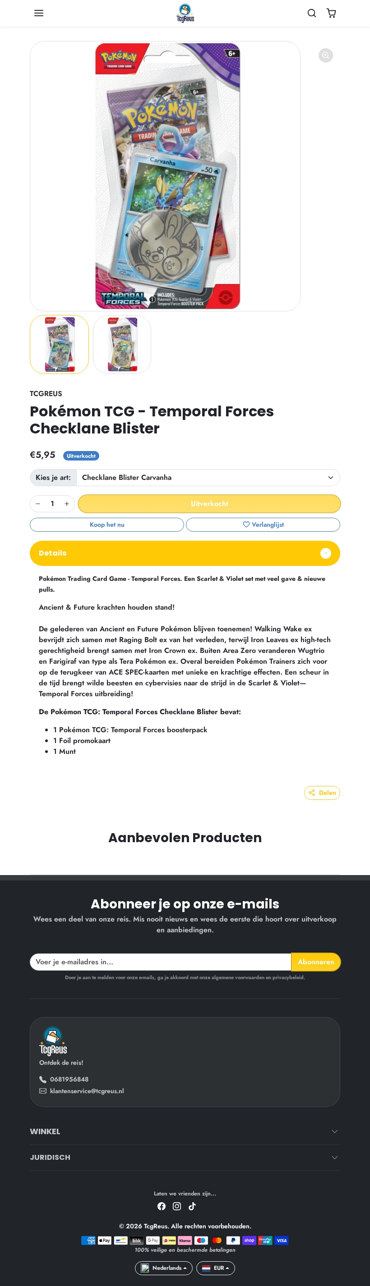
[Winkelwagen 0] (331, 13)
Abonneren (316, 962)
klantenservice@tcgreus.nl (87, 1090)
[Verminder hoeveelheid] (38, 503)
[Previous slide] (32, 861)
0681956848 (69, 1079)
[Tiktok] (192, 1206)
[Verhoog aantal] (67, 503)
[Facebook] (161, 1206)
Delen (327, 792)
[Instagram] (177, 1206)
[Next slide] (337, 861)
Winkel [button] (45, 1131)
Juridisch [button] (50, 1157)
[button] (48, 13)
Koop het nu (107, 524)
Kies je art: (53, 477)
